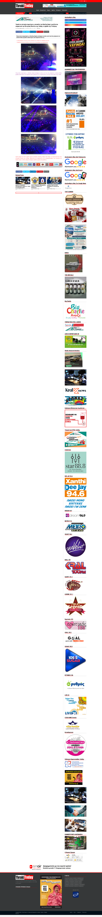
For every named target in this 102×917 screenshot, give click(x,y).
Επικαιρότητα (43, 10)
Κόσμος (75, 878)
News (57, 13)
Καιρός (48, 10)
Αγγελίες (53, 10)
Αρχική (37, 10)
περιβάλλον (77, 884)
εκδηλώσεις (72, 881)
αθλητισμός (71, 879)
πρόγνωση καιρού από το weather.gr (78, 861)
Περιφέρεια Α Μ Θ (80, 878)
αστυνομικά (81, 879)
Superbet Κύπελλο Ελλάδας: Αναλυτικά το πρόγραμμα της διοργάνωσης (32, 42)
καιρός (80, 881)
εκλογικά (76, 881)
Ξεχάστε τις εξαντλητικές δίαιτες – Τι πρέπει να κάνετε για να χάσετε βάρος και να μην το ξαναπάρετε (78, 13)
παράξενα (71, 884)
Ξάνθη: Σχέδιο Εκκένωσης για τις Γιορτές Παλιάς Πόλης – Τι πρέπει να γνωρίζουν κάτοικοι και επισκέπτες (33, 13)
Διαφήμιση (29, 1)
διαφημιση (67, 881)
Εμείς (75, 912)
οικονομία (67, 884)
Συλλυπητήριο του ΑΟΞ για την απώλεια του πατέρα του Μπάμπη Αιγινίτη (33, 40)
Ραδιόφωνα (58, 10)
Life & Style (67, 878)
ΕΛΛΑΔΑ (71, 878)
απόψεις (76, 879)
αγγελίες (66, 879)
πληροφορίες (82, 884)
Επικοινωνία (64, 10)
